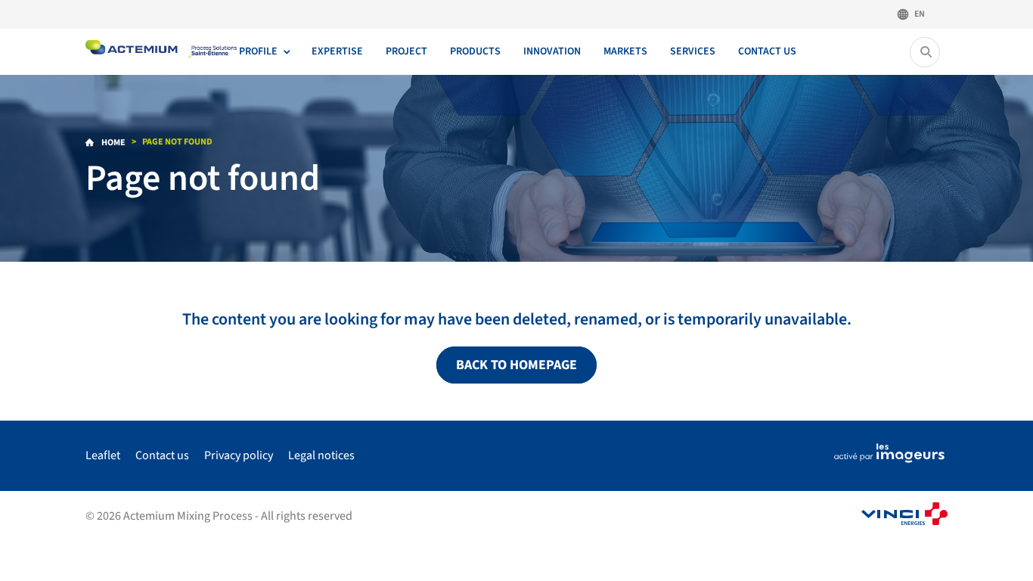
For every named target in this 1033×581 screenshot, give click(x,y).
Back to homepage (516, 365)
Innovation (552, 51)
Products (475, 51)
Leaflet (102, 455)
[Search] (926, 52)
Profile (258, 51)
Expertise (337, 51)
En (919, 14)
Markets (625, 51)
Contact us (767, 51)
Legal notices (321, 455)
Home (113, 142)
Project (406, 51)
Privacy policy (238, 455)
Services (692, 51)
